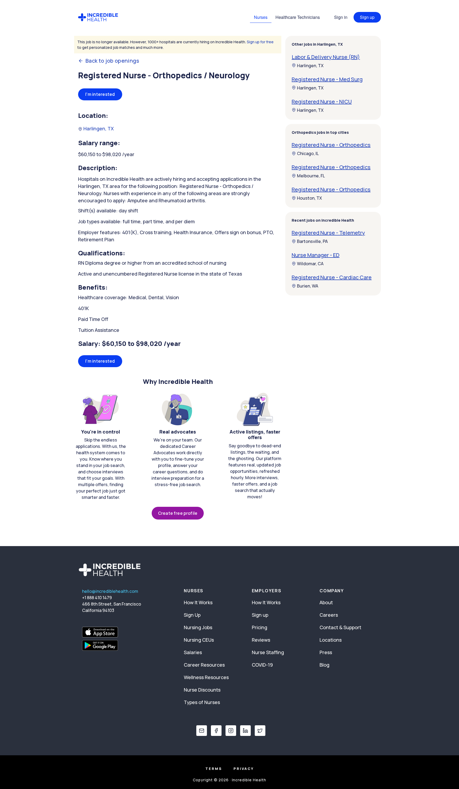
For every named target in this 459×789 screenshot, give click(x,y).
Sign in (340, 17)
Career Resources (204, 665)
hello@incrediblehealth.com (110, 591)
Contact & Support (340, 627)
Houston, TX (309, 198)
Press (326, 652)
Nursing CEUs (199, 640)
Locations (331, 640)
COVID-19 (262, 665)
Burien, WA (307, 286)
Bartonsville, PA (312, 241)
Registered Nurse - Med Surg (327, 79)
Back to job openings (112, 61)
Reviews (261, 640)
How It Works (198, 602)
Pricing (259, 627)
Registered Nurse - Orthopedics (331, 144)
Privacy (243, 768)
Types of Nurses (202, 702)
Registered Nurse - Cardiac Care (332, 277)
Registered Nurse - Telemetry (328, 232)
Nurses (260, 17)
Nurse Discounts (202, 690)
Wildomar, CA (310, 264)
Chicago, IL (308, 153)
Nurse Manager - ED (315, 255)
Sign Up (192, 615)
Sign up (367, 17)
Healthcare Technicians (297, 17)
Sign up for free (260, 41)
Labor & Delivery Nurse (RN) (326, 56)
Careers (329, 615)
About (326, 602)
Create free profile (177, 513)
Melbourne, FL (311, 176)
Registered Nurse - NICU (322, 101)
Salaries (193, 652)
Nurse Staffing (268, 652)
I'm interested (100, 94)
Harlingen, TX (98, 128)
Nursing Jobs (198, 627)
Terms (213, 768)
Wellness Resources (206, 677)
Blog (324, 665)
